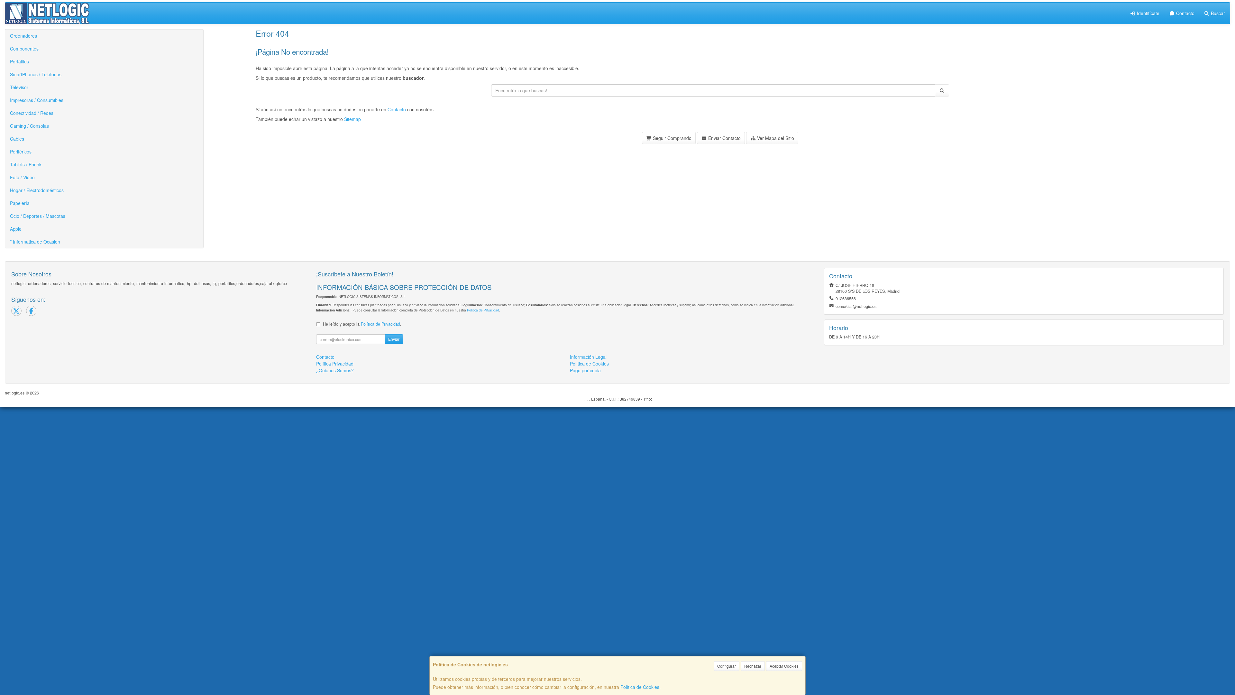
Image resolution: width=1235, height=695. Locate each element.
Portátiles (19, 61)
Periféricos (21, 151)
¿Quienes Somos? (335, 370)
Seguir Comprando (671, 138)
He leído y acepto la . (362, 324)
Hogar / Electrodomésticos (37, 190)
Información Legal (588, 357)
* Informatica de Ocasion (35, 241)
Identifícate (1147, 13)
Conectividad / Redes (31, 113)
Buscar (1217, 13)
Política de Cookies (639, 687)
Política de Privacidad (483, 310)
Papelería (20, 203)
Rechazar (752, 666)
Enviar (393, 339)
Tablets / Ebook (25, 164)
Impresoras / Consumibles (36, 100)
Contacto (1184, 13)
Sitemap (352, 119)
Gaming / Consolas (29, 126)
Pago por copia (585, 370)
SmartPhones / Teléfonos (35, 74)
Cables (17, 138)
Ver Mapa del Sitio (775, 138)
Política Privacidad (334, 363)
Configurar (726, 666)
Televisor (19, 87)
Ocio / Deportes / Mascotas (37, 216)
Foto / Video (22, 177)
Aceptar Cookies (784, 666)
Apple (16, 229)
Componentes (24, 48)
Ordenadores (23, 35)
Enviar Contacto (724, 138)
